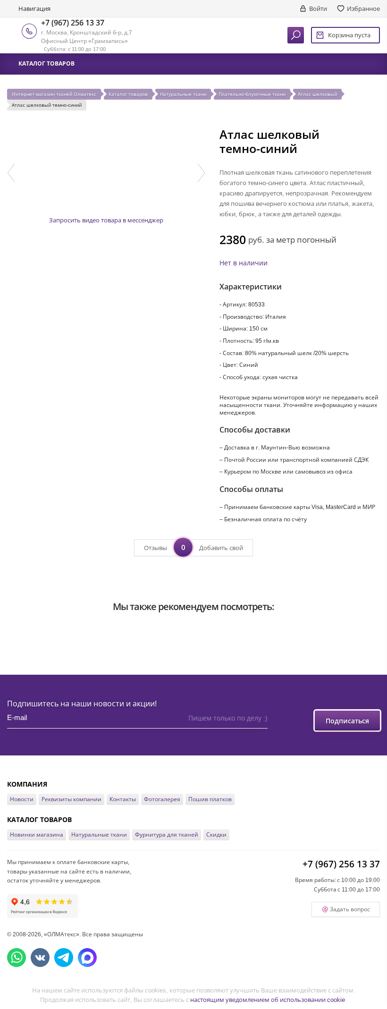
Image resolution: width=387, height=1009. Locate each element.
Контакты (122, 799)
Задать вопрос (350, 909)
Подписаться (347, 720)
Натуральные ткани (99, 835)
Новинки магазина (36, 835)
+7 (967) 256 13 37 (72, 22)
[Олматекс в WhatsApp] (16, 957)
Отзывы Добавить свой (193, 547)
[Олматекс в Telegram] (63, 957)
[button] (11, 172)
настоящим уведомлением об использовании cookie (267, 999)
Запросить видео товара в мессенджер (106, 220)
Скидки (216, 835)
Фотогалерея (162, 799)
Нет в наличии (243, 262)
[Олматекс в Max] (87, 957)
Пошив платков (210, 799)
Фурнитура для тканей (166, 835)
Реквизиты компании (71, 799)
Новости (22, 799)
